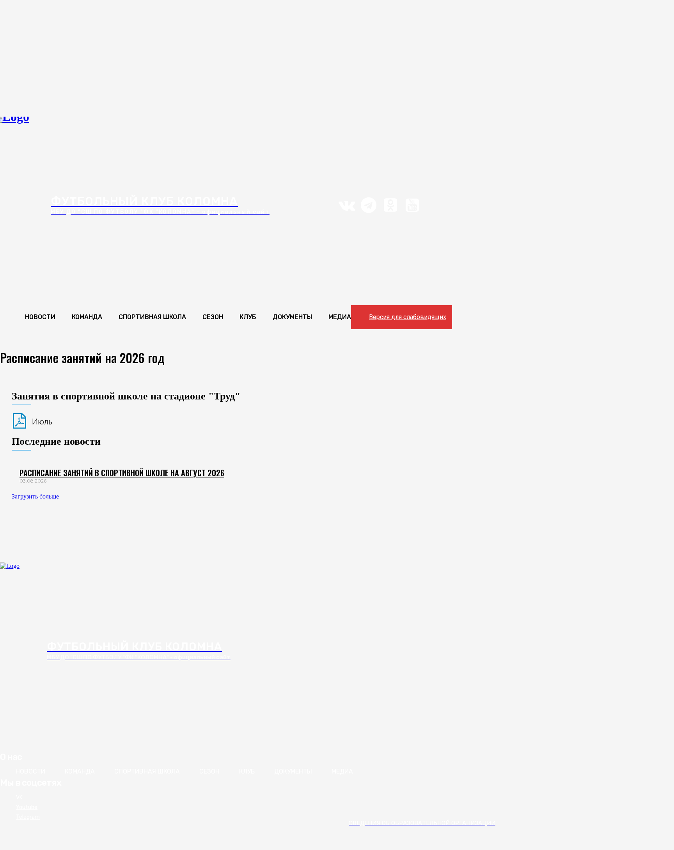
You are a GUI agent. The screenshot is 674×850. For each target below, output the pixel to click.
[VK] (5, 797)
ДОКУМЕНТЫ (293, 771)
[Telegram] (5, 817)
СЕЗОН (209, 771)
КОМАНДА (80, 771)
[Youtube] (5, 807)
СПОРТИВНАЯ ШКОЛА (147, 771)
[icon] (347, 208)
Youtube (26, 807)
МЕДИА (342, 771)
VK (19, 797)
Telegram (28, 817)
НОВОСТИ (30, 771)
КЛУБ (247, 771)
